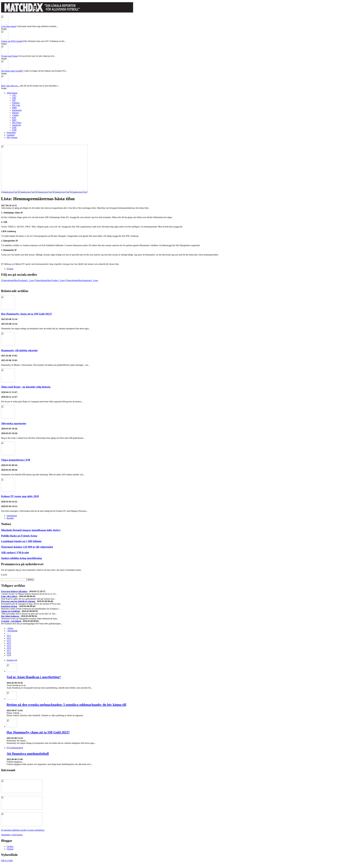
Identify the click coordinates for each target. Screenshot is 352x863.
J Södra (15, 115)
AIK (14, 98)
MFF (14, 120)
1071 (9, 635)
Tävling (10, 846)
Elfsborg (16, 103)
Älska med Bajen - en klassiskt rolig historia (25, 386)
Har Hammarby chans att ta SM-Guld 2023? (26, 313)
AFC (14, 95)
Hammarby (17, 110)
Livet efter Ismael (8, 26)
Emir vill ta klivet (9, 596)
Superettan (11, 132)
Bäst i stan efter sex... (10, 86)
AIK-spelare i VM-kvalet (15, 552)
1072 (9, 638)
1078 (9, 653)
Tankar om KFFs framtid (12, 41)
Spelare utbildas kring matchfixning (21, 558)
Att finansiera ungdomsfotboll (28, 753)
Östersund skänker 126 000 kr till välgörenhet (27, 546)
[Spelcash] (21, 792)
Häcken (15, 113)
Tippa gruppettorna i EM (15, 459)
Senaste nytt (12, 660)
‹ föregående (12, 631)
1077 (9, 650)
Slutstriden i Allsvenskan (12, 835)
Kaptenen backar (9, 606)
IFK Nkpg (16, 122)
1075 (9, 645)
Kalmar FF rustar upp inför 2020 (20, 496)
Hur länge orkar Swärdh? (12, 71)
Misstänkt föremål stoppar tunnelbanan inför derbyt (30, 530)
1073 (9, 640)
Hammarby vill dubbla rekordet (19, 350)
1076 (9, 648)
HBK (14, 108)
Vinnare (10, 849)
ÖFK (14, 130)
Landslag (11, 135)
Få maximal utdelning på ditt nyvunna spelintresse (22, 830)
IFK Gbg (16, 105)
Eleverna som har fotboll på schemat (18, 601)
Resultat (10, 518)
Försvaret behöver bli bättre (14, 591)
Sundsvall (16, 125)
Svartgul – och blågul (11, 621)
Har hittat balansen (10, 616)
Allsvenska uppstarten (13, 423)
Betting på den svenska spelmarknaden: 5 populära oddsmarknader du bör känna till (66, 704)
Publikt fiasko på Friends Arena (19, 535)
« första (10, 628)
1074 (9, 643)
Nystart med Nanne (9, 56)
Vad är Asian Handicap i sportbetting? (34, 677)
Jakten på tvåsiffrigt (10, 611)
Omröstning (12, 515)
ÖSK (14, 127)
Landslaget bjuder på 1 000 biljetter (21, 541)
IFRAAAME (7, 860)
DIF (14, 100)
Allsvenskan (12, 93)
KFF (14, 117)
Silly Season (12, 137)
